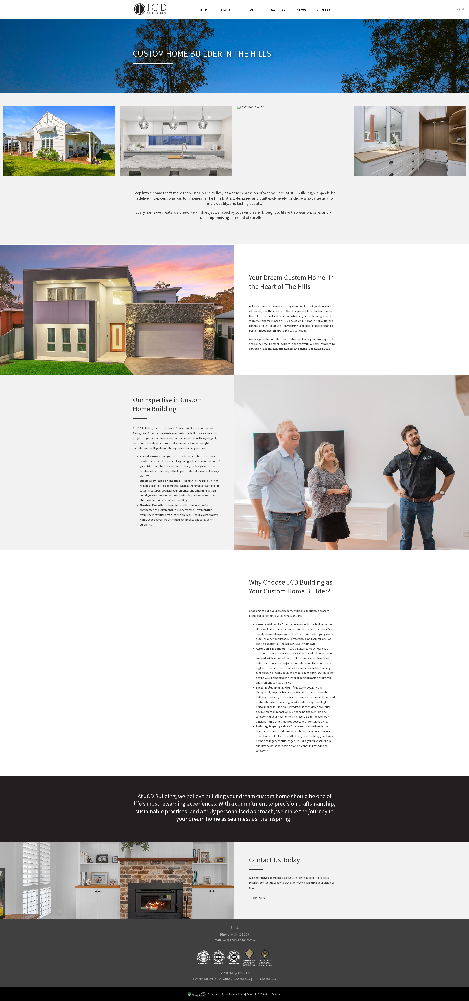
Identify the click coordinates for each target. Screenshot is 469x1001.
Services (251, 10)
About (226, 10)
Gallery (278, 10)
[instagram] (237, 927)
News (301, 10)
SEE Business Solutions (270, 994)
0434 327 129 (240, 934)
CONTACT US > (260, 898)
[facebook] (231, 927)
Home (205, 10)
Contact (325, 10)
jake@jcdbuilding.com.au (239, 940)
